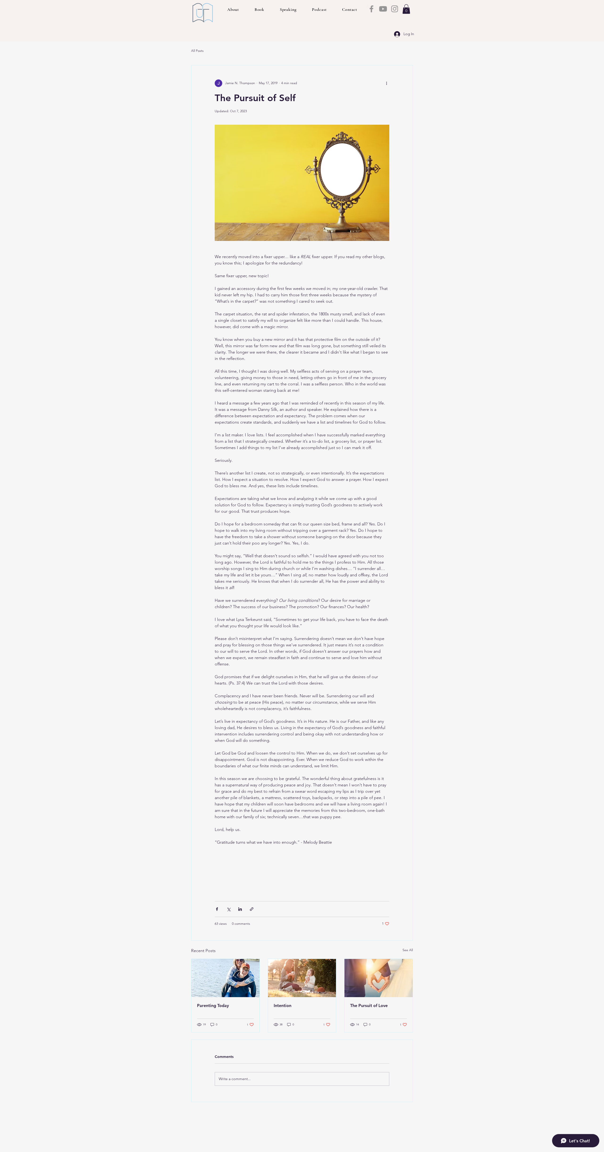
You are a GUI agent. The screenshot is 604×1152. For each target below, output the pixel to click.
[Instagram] (394, 8)
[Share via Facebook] (217, 909)
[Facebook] (371, 8)
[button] (406, 9)
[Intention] (302, 978)
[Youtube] (383, 8)
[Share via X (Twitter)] (228, 909)
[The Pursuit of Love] (378, 978)
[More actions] (386, 83)
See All (408, 950)
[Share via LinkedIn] (240, 909)
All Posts (197, 51)
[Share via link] (251, 909)
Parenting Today (213, 1005)
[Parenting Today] (225, 978)
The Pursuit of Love (369, 1005)
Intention (282, 1005)
